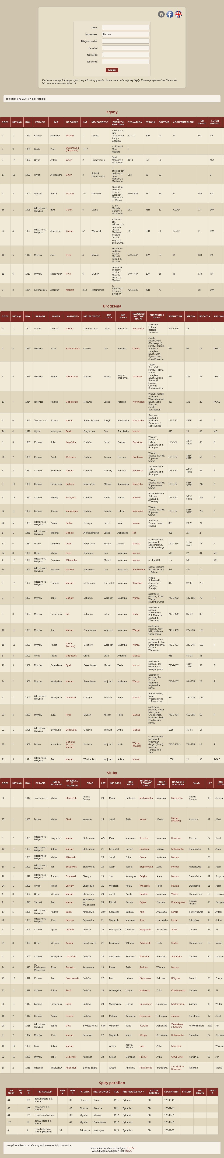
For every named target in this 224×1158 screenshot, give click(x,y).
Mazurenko (138, 420)
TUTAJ (131, 1148)
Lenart (174, 920)
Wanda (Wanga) (136, 744)
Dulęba (143, 876)
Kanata (69, 943)
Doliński (70, 929)
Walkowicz (71, 457)
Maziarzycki (72, 376)
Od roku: (92, 54)
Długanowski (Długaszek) (72, 149)
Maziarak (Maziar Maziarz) (70, 744)
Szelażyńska (177, 1004)
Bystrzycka (145, 1016)
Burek (69, 431)
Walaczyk (145, 885)
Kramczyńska (178, 902)
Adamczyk (71, 1067)
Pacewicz (70, 967)
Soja (142, 1046)
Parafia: (93, 48)
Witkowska (71, 560)
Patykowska (146, 1067)
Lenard (174, 912)
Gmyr (69, 160)
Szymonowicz (73, 348)
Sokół (174, 929)
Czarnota (144, 849)
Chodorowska (178, 990)
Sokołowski (71, 866)
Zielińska (144, 956)
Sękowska (137, 470)
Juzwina (144, 1025)
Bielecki (70, 920)
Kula (142, 912)
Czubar (136, 348)
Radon (135, 614)
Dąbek (143, 902)
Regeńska (71, 442)
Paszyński (71, 497)
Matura (135, 523)
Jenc (142, 920)
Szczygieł (176, 1046)
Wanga (135, 598)
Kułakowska (177, 1035)
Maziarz (70, 135)
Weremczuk (138, 401)
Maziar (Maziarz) (70, 645)
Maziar (69, 420)
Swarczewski (72, 978)
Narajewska (145, 929)
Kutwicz (144, 819)
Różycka (175, 978)
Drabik (69, 523)
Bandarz (144, 894)
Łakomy (70, 885)
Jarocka (175, 1016)
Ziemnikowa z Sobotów (177, 1025)
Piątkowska (145, 978)
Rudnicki (70, 484)
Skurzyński (71, 798)
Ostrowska (71, 729)
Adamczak (145, 943)
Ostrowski (71, 697)
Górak (69, 209)
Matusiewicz (72, 511)
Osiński (69, 1016)
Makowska (137, 511)
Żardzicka (137, 442)
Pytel (68, 255)
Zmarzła (70, 569)
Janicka (144, 967)
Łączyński (71, 956)
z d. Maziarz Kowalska (177, 1067)
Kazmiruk (137, 376)
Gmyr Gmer (177, 1057)
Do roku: (92, 61)
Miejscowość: (89, 41)
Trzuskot (144, 838)
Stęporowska (146, 866)
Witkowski (71, 857)
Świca (143, 857)
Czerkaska (137, 457)
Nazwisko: (91, 34)
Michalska (145, 990)
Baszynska (138, 328)
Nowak (135, 759)
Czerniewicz (146, 1004)
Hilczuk (143, 1057)
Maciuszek (71, 655)
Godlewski (71, 1057)
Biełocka (136, 497)
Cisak (68, 543)
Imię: (95, 27)
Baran (69, 912)
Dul (67, 614)
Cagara (69, 231)
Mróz (68, 1025)
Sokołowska (138, 569)
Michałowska (146, 798)
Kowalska (137, 583)
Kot (134, 532)
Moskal (175, 866)
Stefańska (176, 956)
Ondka (174, 943)
